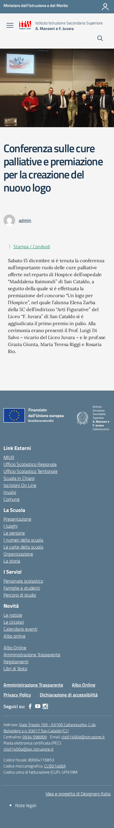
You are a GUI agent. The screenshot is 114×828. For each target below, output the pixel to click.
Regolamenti (16, 661)
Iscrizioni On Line (20, 485)
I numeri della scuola (23, 539)
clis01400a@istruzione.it (83, 737)
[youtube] (37, 706)
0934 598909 (35, 737)
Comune (12, 499)
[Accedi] (105, 6)
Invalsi (10, 492)
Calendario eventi (20, 628)
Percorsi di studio (20, 594)
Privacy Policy (17, 694)
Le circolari (14, 621)
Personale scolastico (23, 580)
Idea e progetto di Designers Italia (78, 793)
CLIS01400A (55, 766)
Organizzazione (18, 553)
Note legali (25, 805)
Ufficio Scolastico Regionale (30, 464)
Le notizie (13, 614)
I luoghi (11, 525)
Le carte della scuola (23, 546)
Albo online (14, 635)
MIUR (9, 457)
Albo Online (15, 647)
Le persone (14, 532)
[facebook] (30, 706)
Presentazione (17, 518)
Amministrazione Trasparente (32, 654)
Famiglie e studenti (22, 587)
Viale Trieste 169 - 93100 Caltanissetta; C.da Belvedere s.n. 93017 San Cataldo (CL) (50, 727)
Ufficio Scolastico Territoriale (31, 471)
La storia (12, 560)
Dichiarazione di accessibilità (69, 694)
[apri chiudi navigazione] (9, 25)
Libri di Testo (15, 668)
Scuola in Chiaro (19, 478)
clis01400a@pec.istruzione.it (28, 749)
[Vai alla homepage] (25, 25)
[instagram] (45, 706)
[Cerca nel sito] (100, 39)
